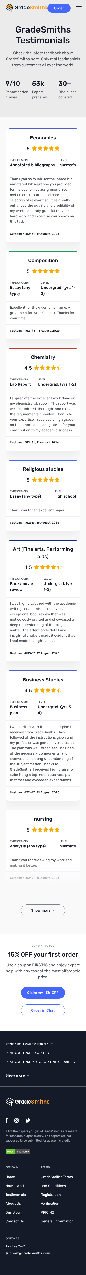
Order (59, 8)
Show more (40, 910)
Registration (51, 1195)
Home (10, 1177)
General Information (57, 1221)
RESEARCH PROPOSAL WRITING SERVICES (40, 1062)
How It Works (16, 1186)
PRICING (47, 1212)
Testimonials (16, 1195)
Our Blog (13, 1212)
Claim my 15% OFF (43, 993)
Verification (50, 1203)
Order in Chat (43, 1010)
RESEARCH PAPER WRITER (27, 1053)
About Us (13, 1203)
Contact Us (15, 1221)
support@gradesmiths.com (28, 1253)
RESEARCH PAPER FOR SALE (29, 1044)
